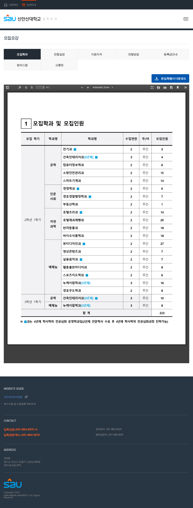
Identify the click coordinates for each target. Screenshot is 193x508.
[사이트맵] (185, 19)
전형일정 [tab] (59, 54)
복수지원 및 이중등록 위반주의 (20, 403)
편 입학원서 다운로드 (173, 78)
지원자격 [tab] (96, 54)
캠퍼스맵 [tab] (22, 65)
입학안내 (29, 4)
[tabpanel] (96, 224)
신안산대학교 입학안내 (30, 18)
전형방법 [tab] (133, 54)
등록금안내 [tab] (170, 54)
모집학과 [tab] (22, 54)
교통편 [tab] (59, 65)
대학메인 (11, 4)
